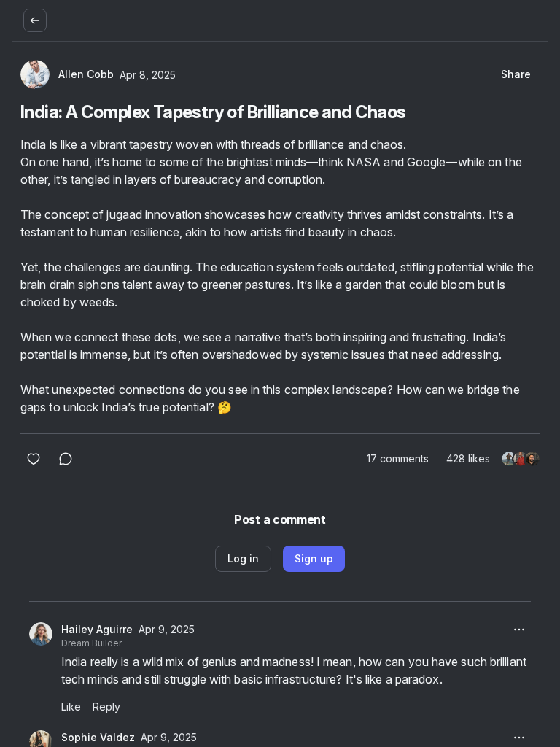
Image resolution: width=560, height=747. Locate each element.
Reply (106, 706)
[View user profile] (40, 634)
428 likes (468, 458)
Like (71, 706)
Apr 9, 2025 (167, 629)
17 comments (398, 458)
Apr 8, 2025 (148, 75)
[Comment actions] (519, 629)
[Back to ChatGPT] (35, 20)
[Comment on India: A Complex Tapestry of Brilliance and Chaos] (65, 459)
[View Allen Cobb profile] (35, 74)
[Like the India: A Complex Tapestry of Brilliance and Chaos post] (33, 459)
